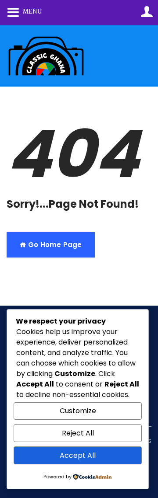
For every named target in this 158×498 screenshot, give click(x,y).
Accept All (78, 455)
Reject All (78, 433)
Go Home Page (54, 244)
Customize (78, 411)
